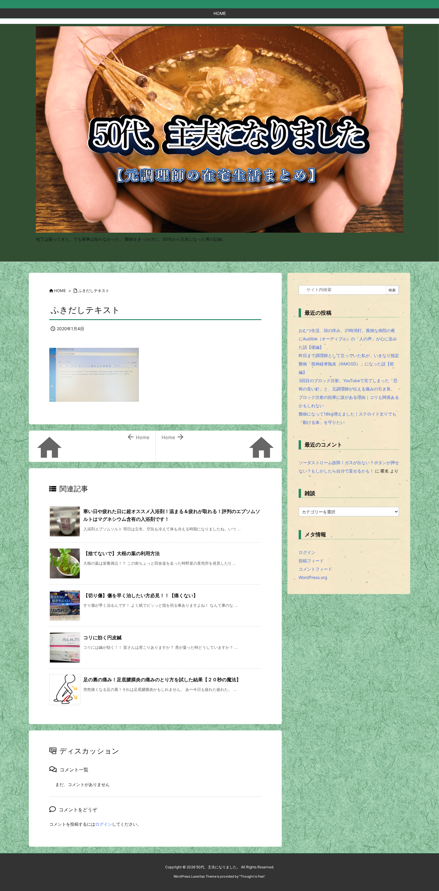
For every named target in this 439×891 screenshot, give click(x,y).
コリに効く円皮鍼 (102, 637)
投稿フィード (311, 560)
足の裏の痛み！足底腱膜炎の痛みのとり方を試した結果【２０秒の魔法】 (162, 679)
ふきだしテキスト (93, 290)
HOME (60, 290)
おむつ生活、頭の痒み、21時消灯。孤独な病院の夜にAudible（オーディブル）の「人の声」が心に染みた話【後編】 (348, 339)
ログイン (103, 824)
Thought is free (252, 876)
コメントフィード (315, 569)
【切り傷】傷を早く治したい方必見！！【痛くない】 (140, 595)
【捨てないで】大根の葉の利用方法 (121, 553)
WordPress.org (313, 577)
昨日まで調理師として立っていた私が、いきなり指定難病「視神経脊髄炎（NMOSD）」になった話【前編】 (349, 364)
